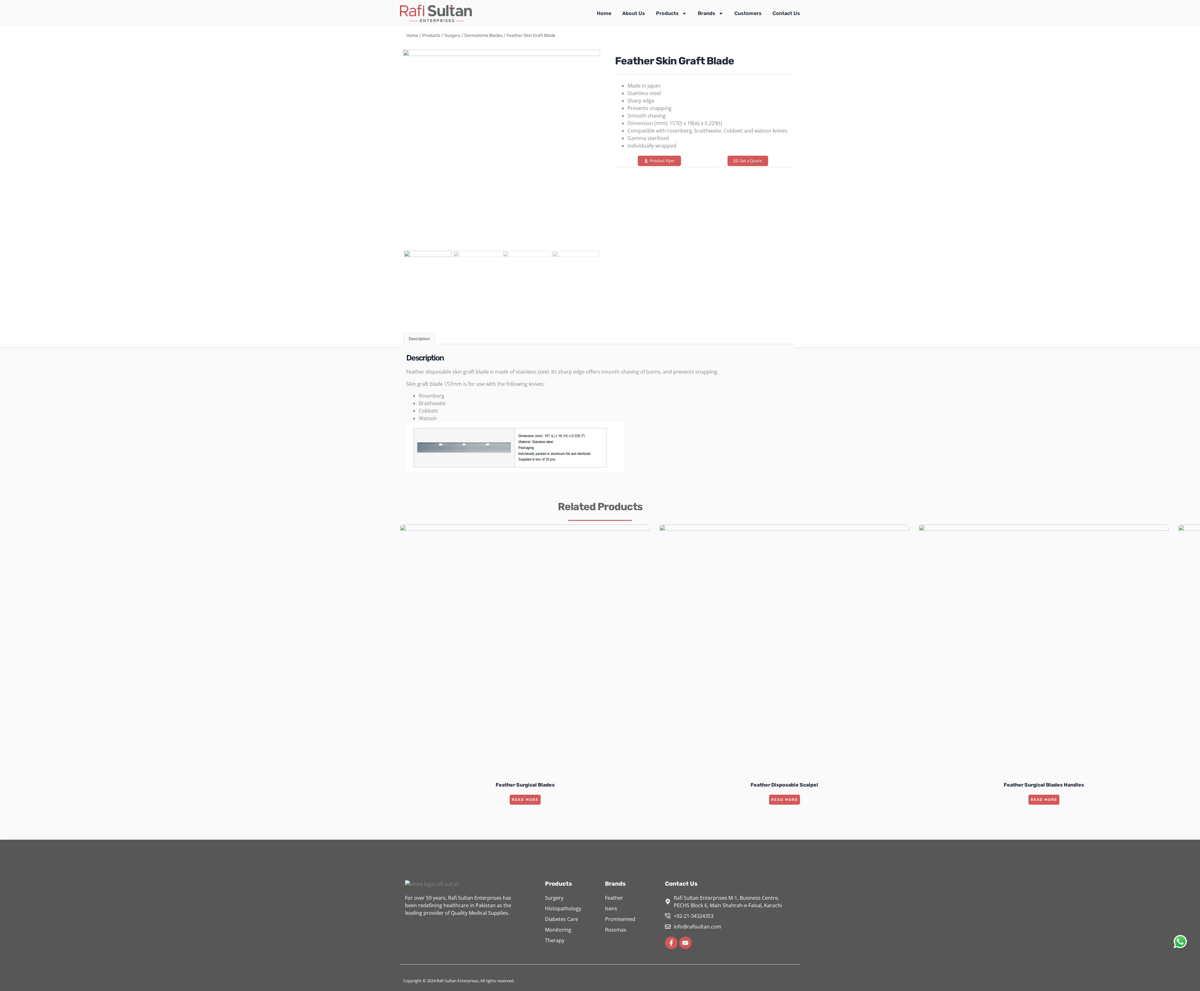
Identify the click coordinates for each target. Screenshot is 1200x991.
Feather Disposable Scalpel (784, 785)
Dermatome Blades (483, 35)
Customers (748, 13)
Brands (706, 13)
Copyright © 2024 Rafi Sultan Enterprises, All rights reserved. (458, 980)
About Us (633, 13)
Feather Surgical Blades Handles (1044, 785)
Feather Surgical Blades (525, 785)
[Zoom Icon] (501, 148)
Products (667, 13)
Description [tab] (419, 338)
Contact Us (786, 13)
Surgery (452, 35)
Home (604, 13)
